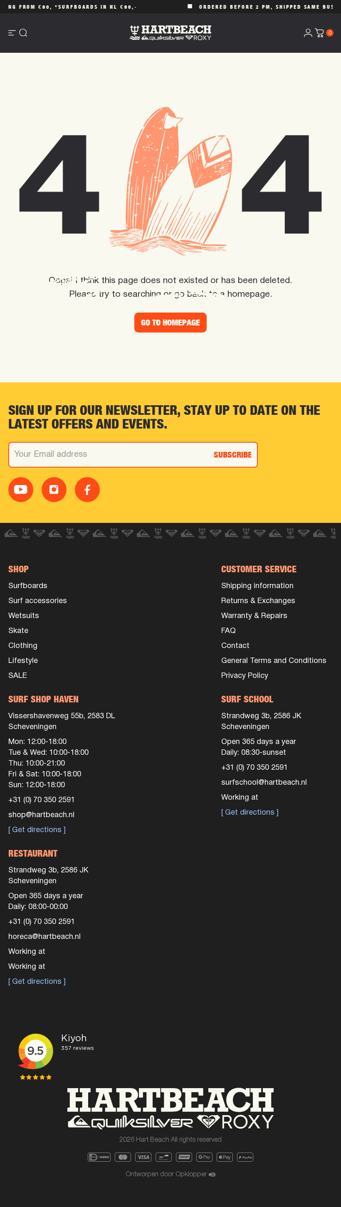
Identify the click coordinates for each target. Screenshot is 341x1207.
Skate (18, 631)
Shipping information (257, 586)
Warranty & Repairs (254, 616)
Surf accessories (37, 601)
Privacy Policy (244, 676)
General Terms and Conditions (273, 661)
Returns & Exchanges (258, 601)
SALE (17, 676)
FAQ (228, 631)
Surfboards (27, 586)
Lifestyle (23, 661)
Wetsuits (23, 616)
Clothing (22, 646)
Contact (235, 646)
